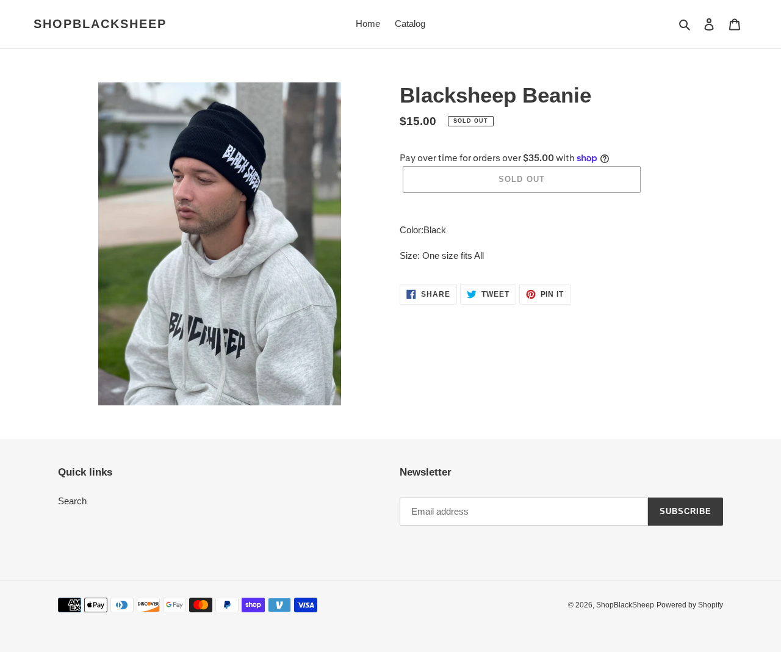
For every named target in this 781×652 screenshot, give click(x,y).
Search (72, 501)
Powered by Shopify (690, 605)
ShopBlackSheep (100, 24)
